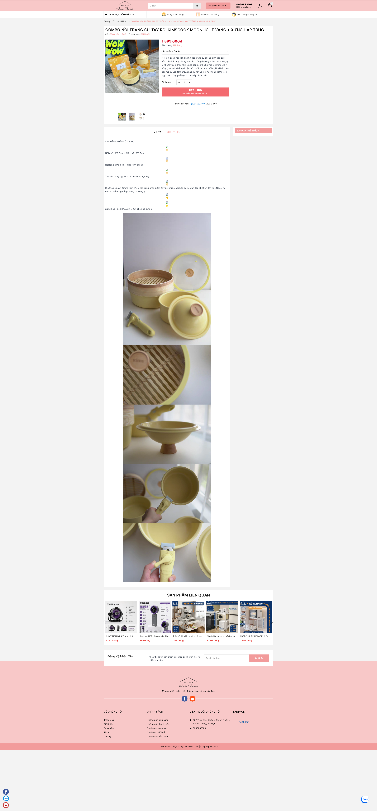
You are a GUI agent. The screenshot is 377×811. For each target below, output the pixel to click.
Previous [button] (104, 622)
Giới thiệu (108, 724)
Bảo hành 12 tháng (210, 14)
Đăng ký (259, 658)
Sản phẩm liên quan (188, 595)
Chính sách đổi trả (156, 732)
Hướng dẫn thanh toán (158, 724)
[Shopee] (192, 698)
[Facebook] (184, 698)
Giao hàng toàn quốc (247, 14)
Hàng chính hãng (175, 14)
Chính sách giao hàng (157, 728)
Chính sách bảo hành (157, 736)
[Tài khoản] (260, 6)
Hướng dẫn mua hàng (158, 720)
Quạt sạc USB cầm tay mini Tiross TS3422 (155, 636)
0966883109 (198, 104)
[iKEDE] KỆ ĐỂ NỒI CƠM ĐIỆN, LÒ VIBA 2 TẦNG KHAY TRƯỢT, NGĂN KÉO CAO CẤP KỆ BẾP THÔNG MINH (255, 636)
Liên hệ (107, 736)
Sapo (216, 746)
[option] (132, 66)
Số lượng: (167, 82)
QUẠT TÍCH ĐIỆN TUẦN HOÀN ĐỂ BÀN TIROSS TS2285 (121, 636)
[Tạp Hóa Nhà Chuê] (125, 5)
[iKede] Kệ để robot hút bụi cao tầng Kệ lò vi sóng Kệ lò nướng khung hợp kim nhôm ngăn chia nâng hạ (222, 636)
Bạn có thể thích (248, 130)
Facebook (243, 722)
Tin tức (107, 732)
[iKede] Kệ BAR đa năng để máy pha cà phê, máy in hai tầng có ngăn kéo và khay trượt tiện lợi (188, 636)
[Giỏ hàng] (270, 6)
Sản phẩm (109, 728)
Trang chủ (109, 720)
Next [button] (272, 622)
